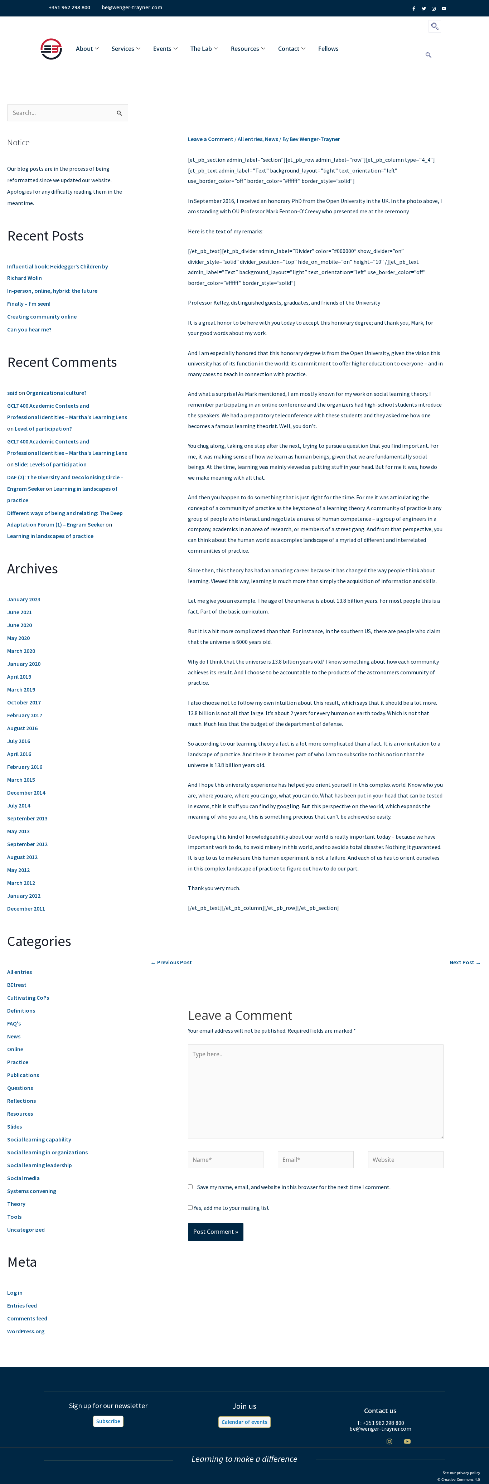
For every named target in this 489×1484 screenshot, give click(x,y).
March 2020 (21, 650)
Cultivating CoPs (28, 997)
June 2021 (19, 612)
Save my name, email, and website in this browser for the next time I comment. (294, 1186)
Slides (14, 1126)
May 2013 (18, 831)
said (12, 392)
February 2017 (24, 715)
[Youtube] (407, 1441)
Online (15, 1049)
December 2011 (26, 908)
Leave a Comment (210, 138)
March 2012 (21, 882)
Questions (20, 1087)
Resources (245, 49)
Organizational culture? (56, 392)
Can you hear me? (29, 329)
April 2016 (19, 753)
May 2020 (18, 637)
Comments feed (27, 1318)
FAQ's (14, 1023)
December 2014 (26, 792)
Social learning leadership (39, 1165)
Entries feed (22, 1305)
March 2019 (21, 689)
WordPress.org (25, 1331)
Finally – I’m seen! (28, 303)
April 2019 (19, 676)
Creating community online (42, 316)
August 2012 (22, 856)
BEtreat (16, 984)
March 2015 (21, 779)
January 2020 (23, 663)
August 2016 (22, 728)
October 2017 (24, 702)
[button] (435, 26)
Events (162, 49)
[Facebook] (353, 1441)
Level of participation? (43, 428)
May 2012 (18, 869)
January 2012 (23, 895)
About (84, 49)
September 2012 (27, 844)
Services (123, 49)
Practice (17, 1062)
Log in (15, 1292)
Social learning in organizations (47, 1152)
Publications (23, 1074)
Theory (16, 1203)
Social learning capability (39, 1139)
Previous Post (171, 962)
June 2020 (19, 625)
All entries (19, 971)
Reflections (21, 1100)
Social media (23, 1178)
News (13, 1036)
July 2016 (18, 741)
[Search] (428, 55)
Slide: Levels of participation (51, 464)
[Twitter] (371, 1441)
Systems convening (31, 1190)
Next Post (465, 962)
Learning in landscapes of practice (50, 535)
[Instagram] (389, 1441)
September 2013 (27, 818)
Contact (288, 49)
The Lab (201, 49)
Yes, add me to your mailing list (231, 1207)
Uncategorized (26, 1229)
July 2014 (18, 805)
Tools (14, 1216)
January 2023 (23, 599)
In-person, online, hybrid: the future (52, 290)
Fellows (328, 49)
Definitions (21, 1010)
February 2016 (24, 766)
